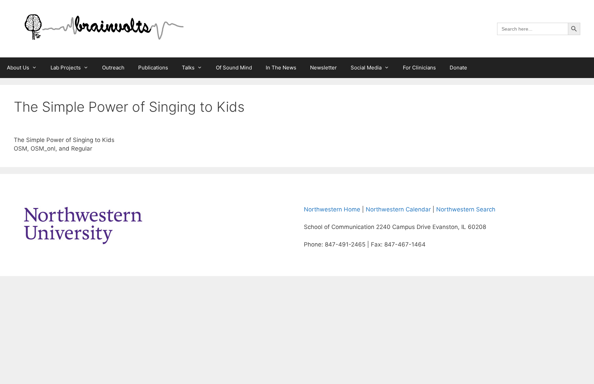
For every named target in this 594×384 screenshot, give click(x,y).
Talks (188, 67)
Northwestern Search (465, 209)
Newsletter (323, 67)
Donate (458, 67)
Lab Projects (66, 67)
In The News (281, 67)
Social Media (366, 67)
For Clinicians (419, 67)
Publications (153, 67)
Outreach (113, 67)
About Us (18, 67)
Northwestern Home (332, 209)
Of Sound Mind (234, 67)
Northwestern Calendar (398, 209)
